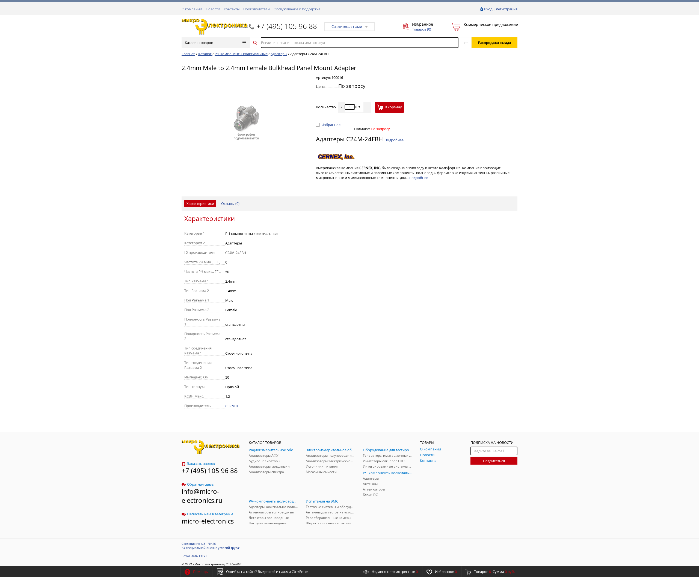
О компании (192, 9)
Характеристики (200, 203)
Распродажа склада (494, 42)
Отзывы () (230, 203)
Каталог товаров (199, 42)
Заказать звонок (201, 463)
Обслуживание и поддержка (297, 9)
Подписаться (494, 460)
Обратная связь (200, 484)
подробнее (418, 177)
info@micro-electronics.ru (202, 496)
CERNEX (231, 405)
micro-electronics (208, 520)
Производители (256, 9)
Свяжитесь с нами (346, 26)
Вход (488, 9)
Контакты (231, 9)
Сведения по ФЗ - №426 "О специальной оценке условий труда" (211, 546)
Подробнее (394, 139)
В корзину (393, 106)
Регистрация (506, 9)
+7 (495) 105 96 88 (286, 26)
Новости (213, 9)
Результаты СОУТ (194, 556)
